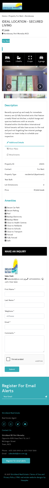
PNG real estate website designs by (30, 477)
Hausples (24, 480)
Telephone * (9, 311)
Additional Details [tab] (16, 142)
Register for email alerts (16, 460)
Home (4, 16)
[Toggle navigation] (44, 6)
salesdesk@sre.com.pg (17, 453)
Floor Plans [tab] (13, 148)
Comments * (10, 333)
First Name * (10, 289)
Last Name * (10, 300)
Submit (12, 369)
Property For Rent (16, 16)
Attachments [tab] (14, 154)
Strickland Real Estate (20, 474)
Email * (7, 322)
